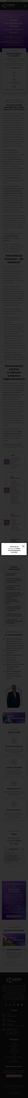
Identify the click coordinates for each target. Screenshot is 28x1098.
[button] (23, 546)
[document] (14, 549)
